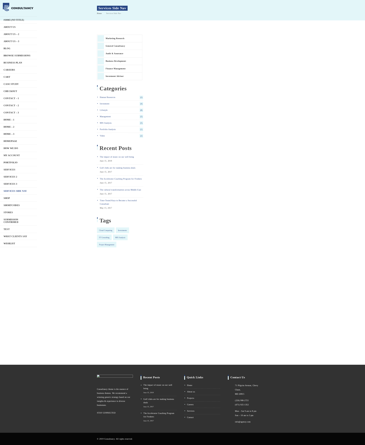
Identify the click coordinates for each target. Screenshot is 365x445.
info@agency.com (243, 422)
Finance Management (116, 69)
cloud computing (105, 230)
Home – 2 (9, 127)
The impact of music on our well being (117, 157)
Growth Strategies (161, 155)
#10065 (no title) (14, 20)
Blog (7, 48)
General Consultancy (115, 46)
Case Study (11, 84)
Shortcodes (12, 205)
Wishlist (9, 243)
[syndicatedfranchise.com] (18, 8)
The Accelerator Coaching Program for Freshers (121, 179)
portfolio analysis (121, 129)
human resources (121, 97)
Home (99, 13)
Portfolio (10, 162)
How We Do (11, 148)
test (7, 229)
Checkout (10, 91)
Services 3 (10, 184)
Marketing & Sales (162, 166)
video (121, 136)
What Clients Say (15, 236)
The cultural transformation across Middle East (120, 190)
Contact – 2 (11, 105)
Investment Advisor (115, 76)
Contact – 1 (11, 98)
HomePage (10, 141)
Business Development (116, 61)
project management (106, 245)
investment (121, 104)
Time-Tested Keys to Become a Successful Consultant (118, 202)
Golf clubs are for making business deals (117, 168)
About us (191, 392)
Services (9, 169)
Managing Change (161, 135)
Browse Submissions (17, 55)
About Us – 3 (11, 41)
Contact (190, 417)
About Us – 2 (11, 34)
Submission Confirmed (11, 220)
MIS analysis (121, 123)
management (121, 116)
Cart (7, 77)
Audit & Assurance (114, 53)
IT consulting (104, 238)
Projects (190, 398)
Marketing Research (115, 38)
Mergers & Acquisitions (165, 145)
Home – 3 (9, 134)
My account (12, 155)
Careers (9, 70)
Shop (7, 198)
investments (122, 230)
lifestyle (121, 110)
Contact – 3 (11, 112)
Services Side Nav (15, 191)
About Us (10, 27)
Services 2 (10, 177)
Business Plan (13, 62)
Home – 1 (9, 119)
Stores (8, 212)
